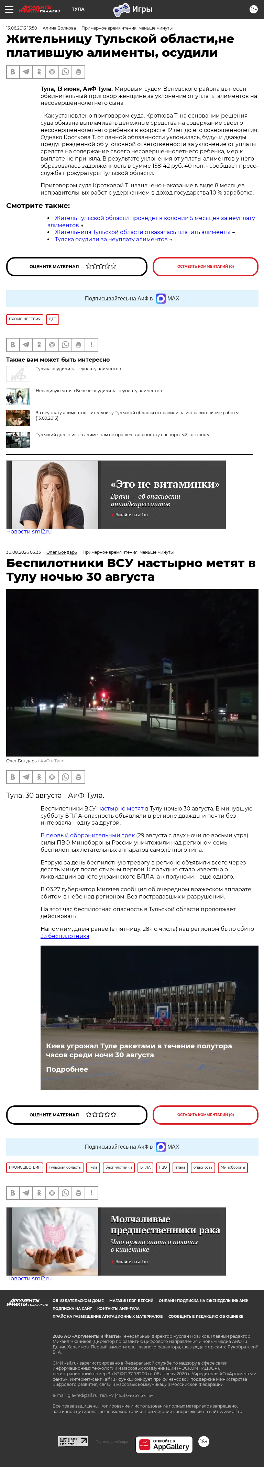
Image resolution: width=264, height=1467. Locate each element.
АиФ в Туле (52, 760)
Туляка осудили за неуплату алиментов (111, 239)
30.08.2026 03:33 (23, 552)
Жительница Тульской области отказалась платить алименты (143, 232)
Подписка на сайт (72, 1308)
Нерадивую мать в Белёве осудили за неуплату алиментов (99, 390)
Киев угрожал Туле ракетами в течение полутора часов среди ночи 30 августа (139, 1050)
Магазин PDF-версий (131, 1301)
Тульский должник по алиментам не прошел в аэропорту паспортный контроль (122, 434)
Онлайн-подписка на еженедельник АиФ (203, 1301)
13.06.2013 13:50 (21, 28)
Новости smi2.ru (29, 531)
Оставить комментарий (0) (205, 266)
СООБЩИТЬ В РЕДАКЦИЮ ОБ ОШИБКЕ (205, 1316)
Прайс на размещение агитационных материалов (108, 1316)
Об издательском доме (78, 1301)
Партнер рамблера (112, 1442)
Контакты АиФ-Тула (118, 1308)
